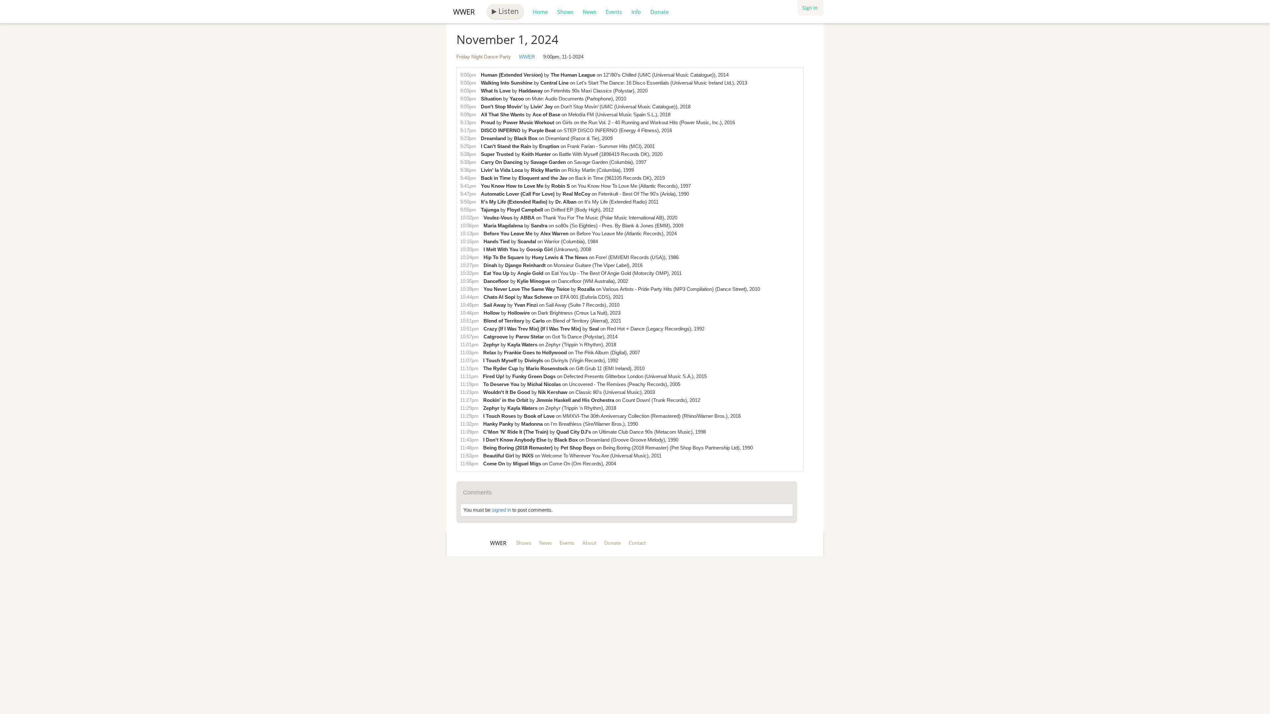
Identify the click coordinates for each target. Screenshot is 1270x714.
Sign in (810, 8)
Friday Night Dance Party (483, 57)
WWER (464, 12)
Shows (565, 12)
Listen (507, 11)
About (589, 542)
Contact (637, 542)
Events (614, 12)
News (589, 12)
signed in (501, 510)
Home (540, 12)
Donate (659, 12)
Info (636, 12)
